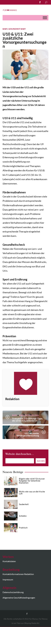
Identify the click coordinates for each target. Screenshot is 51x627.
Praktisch (23, 527)
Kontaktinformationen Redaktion (18, 574)
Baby (5, 29)
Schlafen (23, 516)
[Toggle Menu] (45, 17)
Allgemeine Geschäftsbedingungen (19, 597)
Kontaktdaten (9, 561)
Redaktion (12, 399)
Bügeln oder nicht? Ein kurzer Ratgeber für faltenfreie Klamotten (32, 480)
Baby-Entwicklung (29, 415)
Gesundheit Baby (17, 29)
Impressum (8, 579)
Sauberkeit (24, 504)
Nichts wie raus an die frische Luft (32, 492)
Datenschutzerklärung (13, 592)
